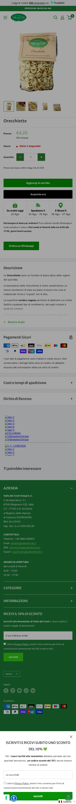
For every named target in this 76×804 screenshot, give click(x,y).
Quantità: (9, 157)
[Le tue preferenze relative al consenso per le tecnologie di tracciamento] (6, 797)
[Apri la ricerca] (55, 18)
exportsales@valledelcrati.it (27, 551)
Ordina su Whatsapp (21, 245)
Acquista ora (38, 194)
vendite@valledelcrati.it (23, 543)
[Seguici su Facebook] (6, 690)
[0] (69, 17)
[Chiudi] (71, 736)
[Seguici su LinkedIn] (32, 690)
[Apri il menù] (5, 17)
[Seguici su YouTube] (19, 690)
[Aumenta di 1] (41, 157)
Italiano (8, 674)
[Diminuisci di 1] (20, 157)
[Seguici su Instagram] (12, 690)
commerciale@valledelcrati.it (24, 547)
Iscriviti (38, 796)
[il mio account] (62, 18)
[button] (67, 801)
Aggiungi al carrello (38, 182)
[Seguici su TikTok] (26, 690)
